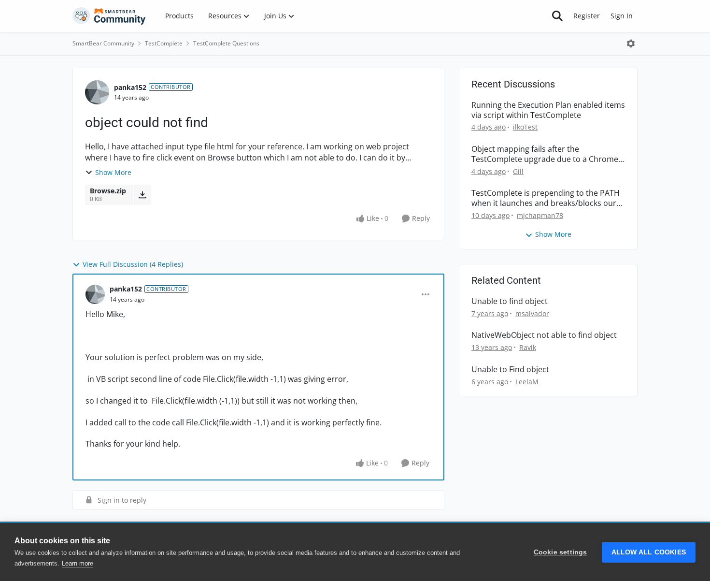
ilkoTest (525, 126)
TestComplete (164, 43)
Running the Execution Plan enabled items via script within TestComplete (548, 110)
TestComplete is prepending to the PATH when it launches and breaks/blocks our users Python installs (545, 198)
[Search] (557, 16)
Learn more (77, 563)
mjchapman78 (540, 215)
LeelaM (527, 381)
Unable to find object (509, 301)
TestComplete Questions (226, 43)
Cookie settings (560, 552)
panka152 (130, 87)
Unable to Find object (510, 369)
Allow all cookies (648, 552)
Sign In (622, 15)
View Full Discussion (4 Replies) (133, 264)
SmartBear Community (103, 43)
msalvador (532, 313)
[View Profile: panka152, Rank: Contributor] (97, 92)
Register (586, 15)
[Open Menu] (631, 43)
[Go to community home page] (109, 16)
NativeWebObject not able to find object (544, 335)
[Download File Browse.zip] (142, 195)
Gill (518, 171)
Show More (113, 172)
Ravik (527, 347)
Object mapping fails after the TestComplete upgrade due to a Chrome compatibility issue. (544, 154)
